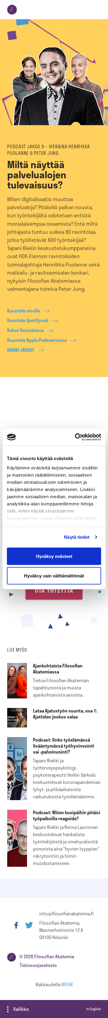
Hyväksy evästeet (54, 556)
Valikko (21, 1009)
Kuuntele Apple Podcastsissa (37, 340)
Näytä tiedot (76, 537)
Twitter (29, 925)
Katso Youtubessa (25, 330)
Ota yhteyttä (54, 590)
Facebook (16, 925)
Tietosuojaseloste (38, 965)
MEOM (67, 984)
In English (93, 1008)
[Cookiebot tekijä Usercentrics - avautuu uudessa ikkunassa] (76, 437)
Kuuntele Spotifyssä (27, 320)
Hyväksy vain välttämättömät (54, 575)
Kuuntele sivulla (23, 311)
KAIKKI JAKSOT (20, 350)
